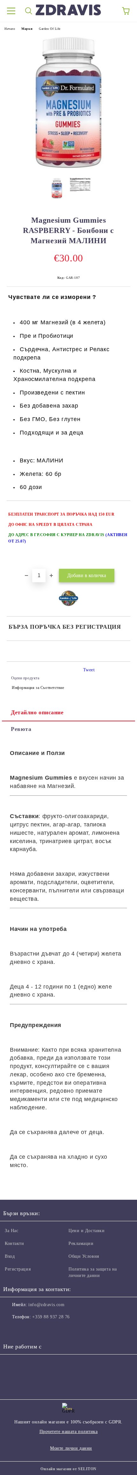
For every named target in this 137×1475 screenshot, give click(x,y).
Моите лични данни (71, 1448)
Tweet (89, 669)
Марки (26, 28)
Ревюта (21, 729)
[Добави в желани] (121, 511)
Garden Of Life (50, 28)
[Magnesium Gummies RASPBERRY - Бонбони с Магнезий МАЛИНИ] (68, 168)
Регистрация (18, 1269)
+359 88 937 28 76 (51, 1316)
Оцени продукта (25, 678)
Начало (9, 28)
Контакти (14, 1243)
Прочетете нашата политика (69, 1431)
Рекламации (81, 1243)
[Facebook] (11, 1330)
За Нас (11, 1230)
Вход (10, 1256)
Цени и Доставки (86, 1230)
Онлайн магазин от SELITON (68, 1469)
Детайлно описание (37, 712)
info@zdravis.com (46, 1304)
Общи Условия (83, 1256)
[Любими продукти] (108, 11)
